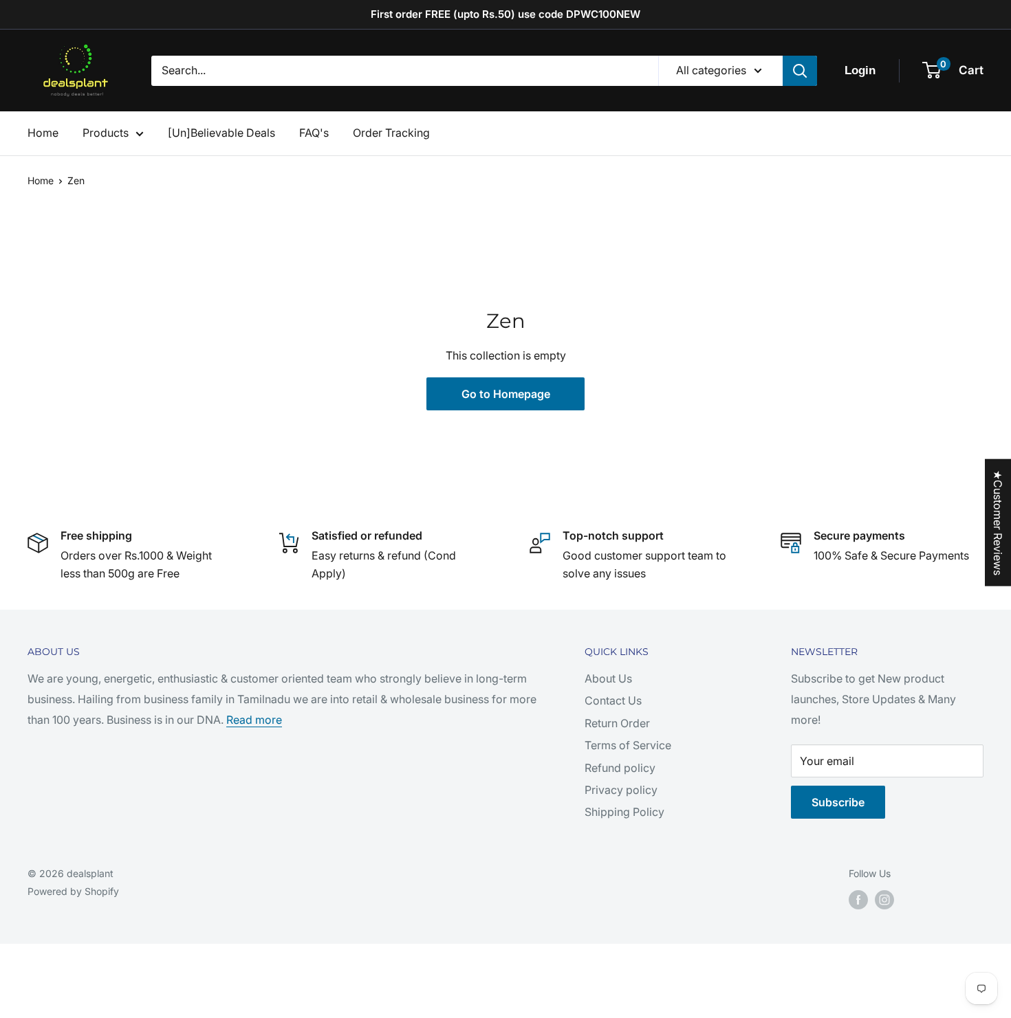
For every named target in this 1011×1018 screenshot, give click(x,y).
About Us (608, 678)
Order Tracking (391, 133)
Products (106, 133)
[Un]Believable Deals (221, 133)
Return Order (617, 723)
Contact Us (613, 700)
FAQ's (314, 133)
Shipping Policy (624, 812)
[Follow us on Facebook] (858, 899)
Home (43, 133)
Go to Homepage (505, 394)
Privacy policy (621, 790)
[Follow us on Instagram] (884, 899)
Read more (254, 720)
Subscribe (838, 802)
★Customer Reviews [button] (998, 522)
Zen (76, 180)
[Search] (800, 71)
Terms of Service (628, 745)
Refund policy (620, 768)
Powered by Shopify (73, 891)
